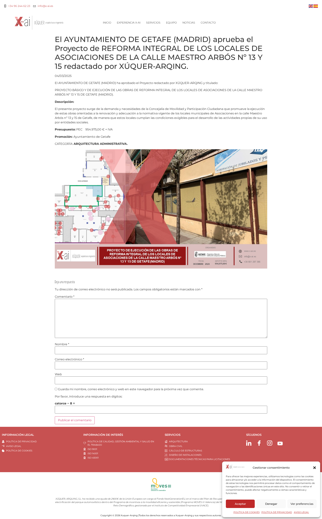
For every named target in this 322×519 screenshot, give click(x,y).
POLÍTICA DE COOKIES (246, 512)
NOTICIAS (188, 22)
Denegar (271, 504)
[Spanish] (315, 6)
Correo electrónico (69, 359)
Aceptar (240, 504)
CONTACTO (208, 22)
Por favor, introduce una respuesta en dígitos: (88, 396)
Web (58, 374)
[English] (311, 6)
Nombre (62, 344)
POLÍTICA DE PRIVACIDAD (276, 512)
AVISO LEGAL (301, 512)
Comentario (64, 296)
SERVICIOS (153, 22)
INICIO (107, 22)
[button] (314, 468)
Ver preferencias (302, 504)
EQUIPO (171, 22)
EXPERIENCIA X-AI (129, 22)
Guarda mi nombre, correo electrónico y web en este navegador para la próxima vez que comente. (131, 389)
